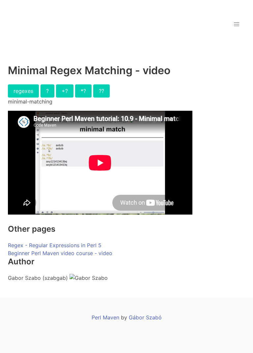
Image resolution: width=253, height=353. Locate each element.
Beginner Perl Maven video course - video (60, 253)
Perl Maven (105, 317)
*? (83, 91)
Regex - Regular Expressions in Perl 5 (54, 245)
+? (65, 91)
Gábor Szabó (145, 317)
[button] (236, 24)
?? (101, 91)
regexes (23, 91)
